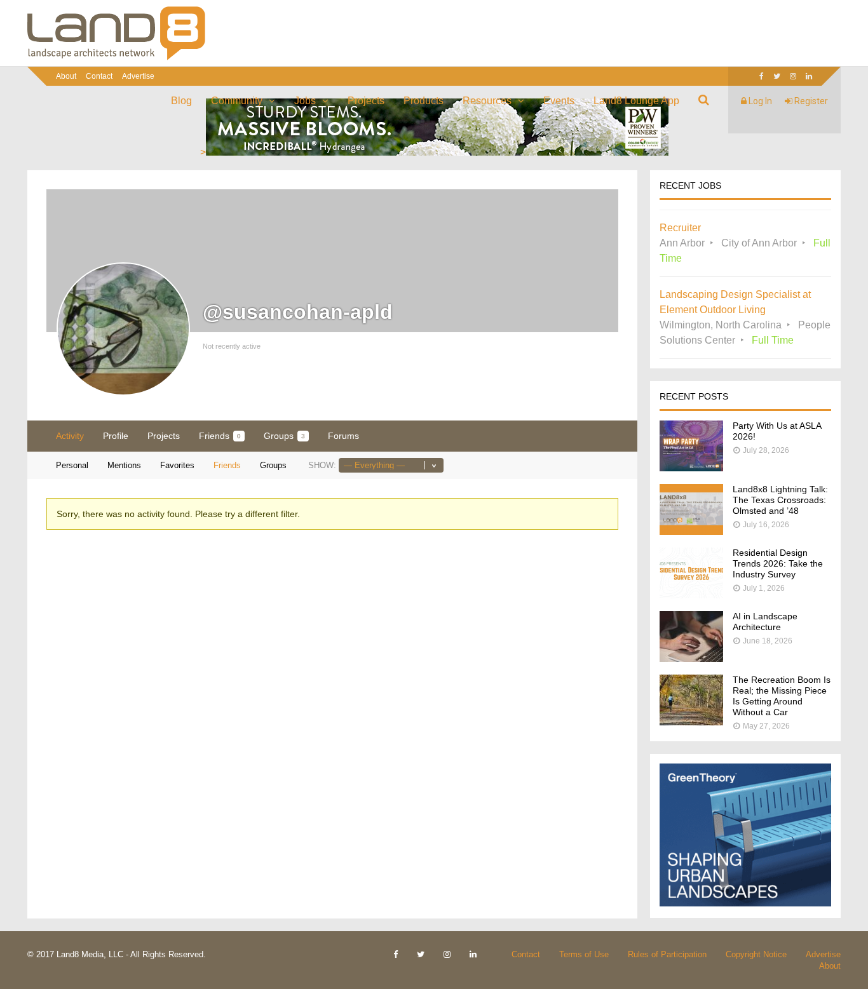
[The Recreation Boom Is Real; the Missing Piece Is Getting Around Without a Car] (691, 722)
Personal (72, 465)
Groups (284, 436)
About (66, 76)
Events (558, 100)
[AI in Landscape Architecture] (691, 658)
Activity (70, 436)
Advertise (138, 76)
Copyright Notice (756, 954)
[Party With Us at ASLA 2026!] (691, 467)
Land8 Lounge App (636, 100)
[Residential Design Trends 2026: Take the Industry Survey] (691, 594)
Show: (322, 465)
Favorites (177, 465)
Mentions (124, 465)
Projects (366, 100)
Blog (181, 100)
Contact (99, 76)
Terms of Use (584, 954)
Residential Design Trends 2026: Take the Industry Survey (778, 563)
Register (810, 101)
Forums (343, 436)
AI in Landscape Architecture (765, 621)
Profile (115, 436)
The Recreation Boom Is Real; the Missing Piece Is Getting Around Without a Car (782, 696)
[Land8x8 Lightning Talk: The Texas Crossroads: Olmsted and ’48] (691, 531)
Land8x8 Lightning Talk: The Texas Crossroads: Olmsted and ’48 (780, 500)
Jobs (305, 100)
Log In (759, 101)
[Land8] (116, 57)
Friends (220, 436)
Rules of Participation (667, 954)
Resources (487, 100)
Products (423, 100)
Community (236, 100)
